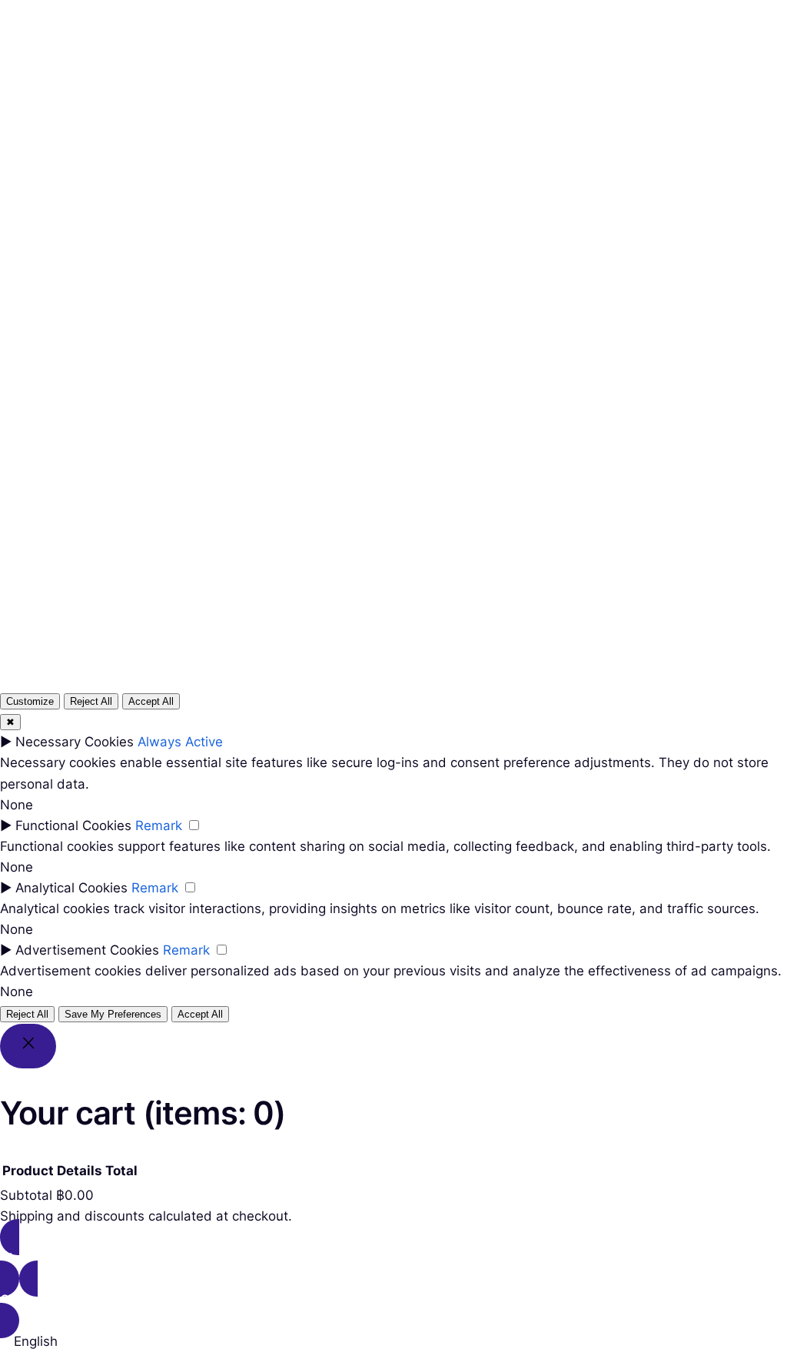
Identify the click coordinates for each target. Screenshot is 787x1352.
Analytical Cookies (71, 887)
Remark (158, 825)
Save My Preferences (113, 1014)
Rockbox (62, 69)
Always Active (180, 741)
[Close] (28, 1046)
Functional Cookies (73, 825)
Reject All (91, 701)
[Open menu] (322, 70)
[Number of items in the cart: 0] (485, 70)
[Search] (577, 429)
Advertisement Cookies (87, 950)
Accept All (151, 701)
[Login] (448, 70)
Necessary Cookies (74, 741)
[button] (393, 1341)
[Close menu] (366, 44)
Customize (30, 701)
